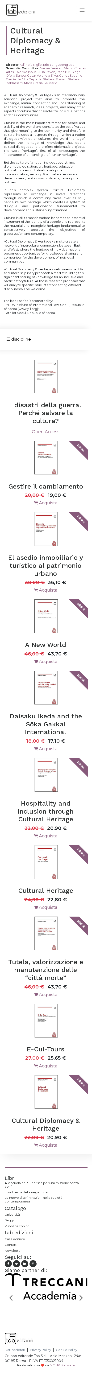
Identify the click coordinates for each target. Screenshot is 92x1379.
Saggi (9, 1220)
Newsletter (13, 1250)
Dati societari (15, 1350)
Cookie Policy (66, 1350)
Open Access (45, 431)
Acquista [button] (48, 503)
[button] (11, 1297)
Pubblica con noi (17, 1226)
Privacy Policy (40, 1350)
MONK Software (62, 1365)
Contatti (11, 1245)
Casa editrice (15, 1239)
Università (12, 1214)
